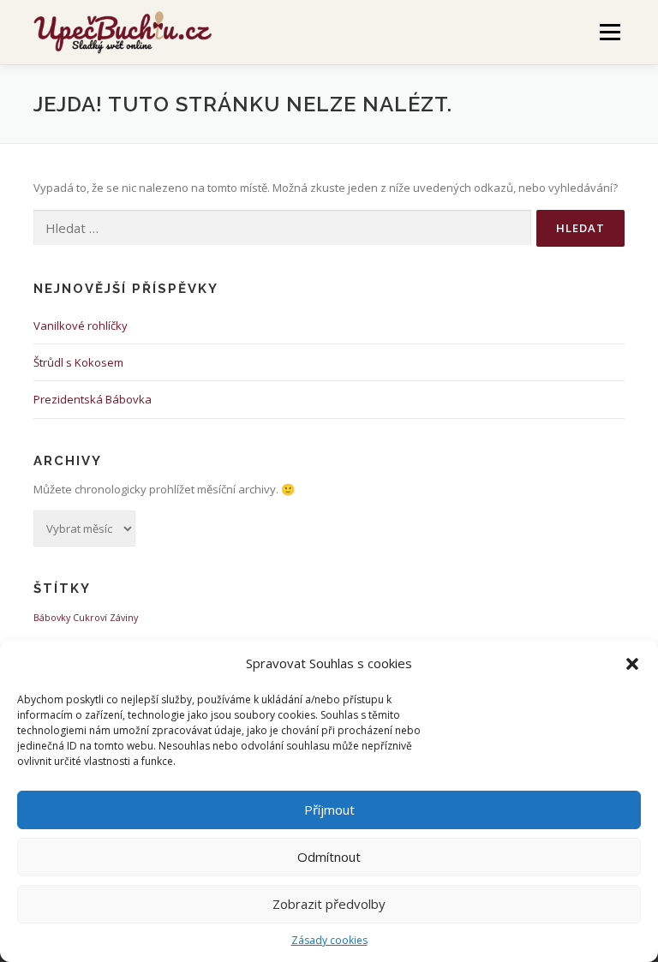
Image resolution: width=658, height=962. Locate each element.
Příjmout (329, 809)
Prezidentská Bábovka (92, 399)
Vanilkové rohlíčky (80, 325)
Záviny (124, 618)
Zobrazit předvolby (329, 903)
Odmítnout (329, 856)
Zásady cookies (329, 940)
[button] (632, 663)
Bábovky (51, 618)
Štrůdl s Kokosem (78, 362)
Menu (610, 31)
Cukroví (90, 618)
